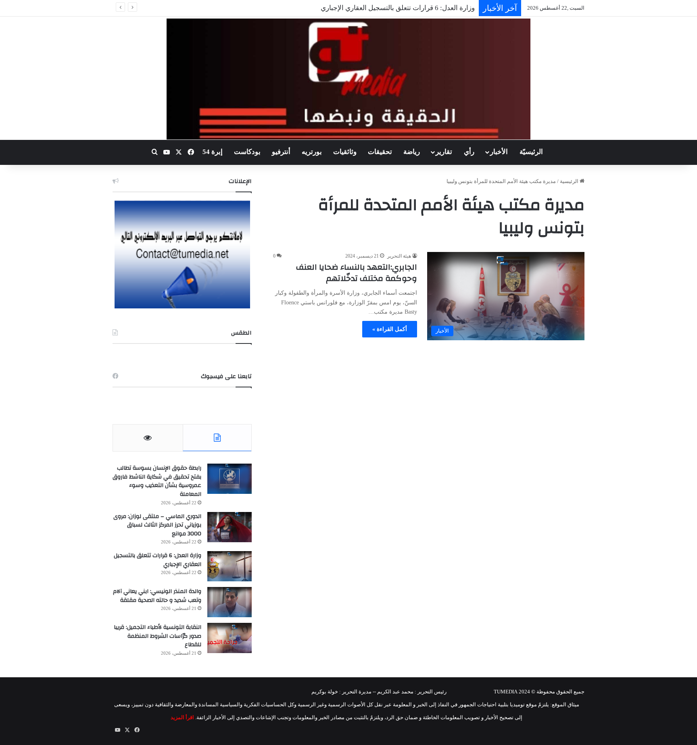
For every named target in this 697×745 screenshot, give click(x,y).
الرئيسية (570, 181)
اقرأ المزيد (182, 717)
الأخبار (499, 152)
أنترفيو (281, 152)
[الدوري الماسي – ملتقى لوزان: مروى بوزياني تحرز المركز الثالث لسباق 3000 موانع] (229, 527)
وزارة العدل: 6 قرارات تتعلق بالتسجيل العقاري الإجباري (398, 8)
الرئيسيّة (531, 152)
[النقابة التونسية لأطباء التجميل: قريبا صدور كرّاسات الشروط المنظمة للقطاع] (229, 638)
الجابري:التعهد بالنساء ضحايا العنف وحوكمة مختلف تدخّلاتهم (356, 273)
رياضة (411, 152)
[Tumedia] (348, 79)
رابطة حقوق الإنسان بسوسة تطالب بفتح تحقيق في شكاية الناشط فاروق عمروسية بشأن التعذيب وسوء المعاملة (157, 481)
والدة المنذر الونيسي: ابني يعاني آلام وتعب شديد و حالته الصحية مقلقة (157, 596)
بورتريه (312, 152)
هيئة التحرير (399, 256)
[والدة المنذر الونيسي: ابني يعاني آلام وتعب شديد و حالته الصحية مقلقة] (229, 602)
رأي (469, 152)
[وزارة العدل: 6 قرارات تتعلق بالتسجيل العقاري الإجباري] (229, 566)
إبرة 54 (212, 152)
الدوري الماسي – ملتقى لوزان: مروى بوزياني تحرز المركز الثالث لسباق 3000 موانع (157, 525)
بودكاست (247, 152)
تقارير (444, 152)
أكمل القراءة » (389, 329)
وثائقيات (345, 152)
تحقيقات (380, 152)
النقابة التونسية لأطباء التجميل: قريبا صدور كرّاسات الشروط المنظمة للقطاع (157, 636)
